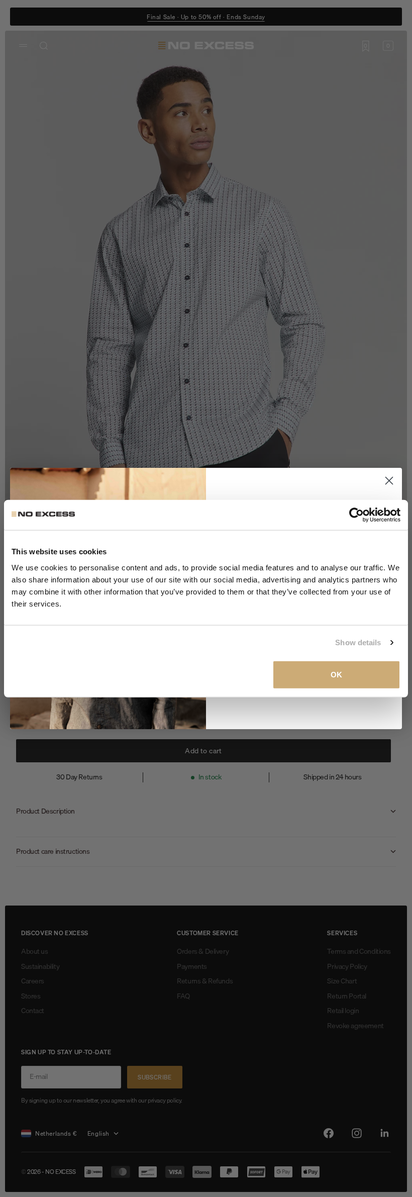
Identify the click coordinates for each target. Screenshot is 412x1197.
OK (336, 674)
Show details (358, 642)
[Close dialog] (389, 480)
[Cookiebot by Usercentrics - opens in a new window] (356, 515)
